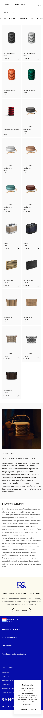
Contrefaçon (5, 676)
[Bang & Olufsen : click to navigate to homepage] (21, 4)
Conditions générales (8, 692)
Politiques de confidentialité (10, 688)
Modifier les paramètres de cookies (12, 680)
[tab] (23, 19)
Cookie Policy (6, 684)
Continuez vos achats (27, 710)
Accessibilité (5, 672)
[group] (21, 429)
